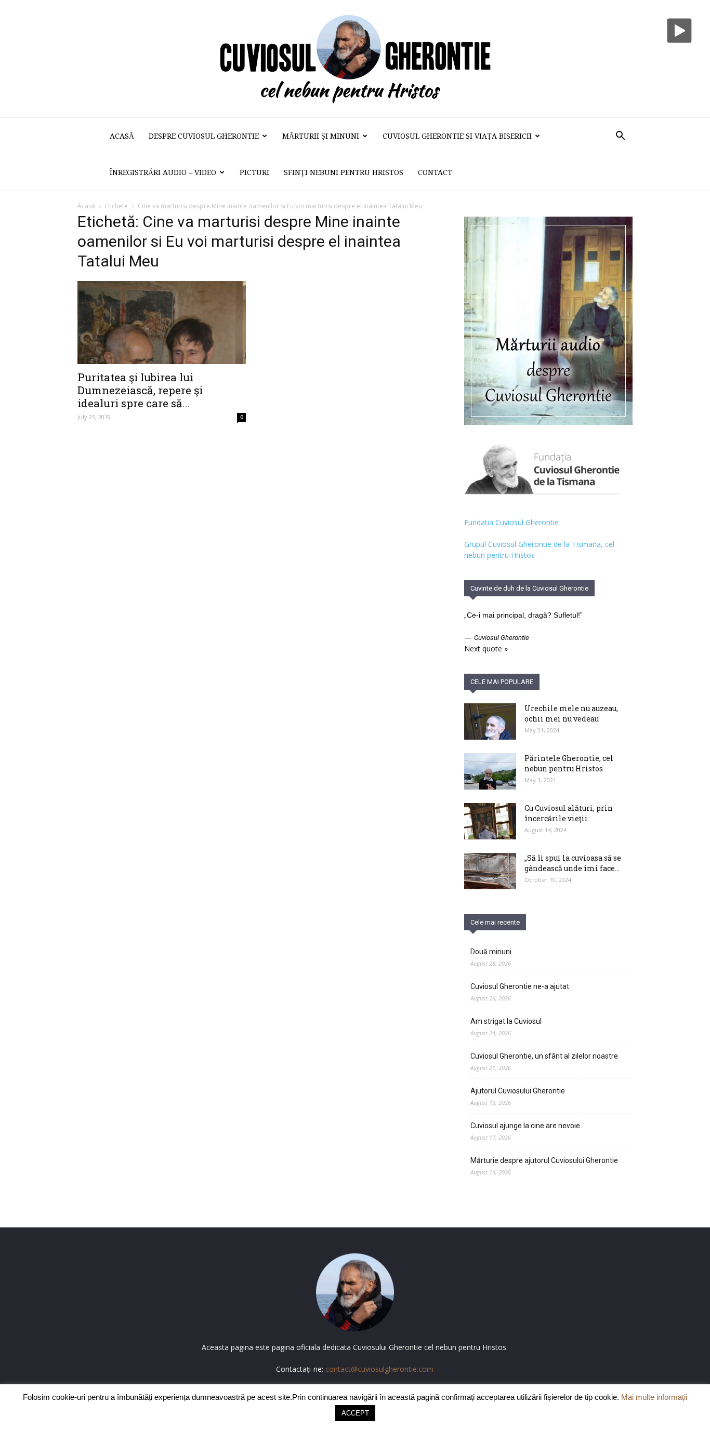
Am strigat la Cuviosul (506, 1021)
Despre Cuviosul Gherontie (204, 136)
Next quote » (486, 648)
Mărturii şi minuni (320, 136)
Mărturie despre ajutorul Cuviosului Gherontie (544, 1160)
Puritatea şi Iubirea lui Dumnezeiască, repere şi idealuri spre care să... (140, 390)
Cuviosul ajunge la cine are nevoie (525, 1125)
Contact (435, 172)
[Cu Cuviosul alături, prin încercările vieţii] (490, 821)
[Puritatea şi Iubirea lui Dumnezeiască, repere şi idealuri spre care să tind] (161, 322)
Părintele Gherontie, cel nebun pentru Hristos (568, 763)
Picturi (254, 172)
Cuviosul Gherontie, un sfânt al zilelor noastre (544, 1056)
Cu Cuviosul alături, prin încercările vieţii (568, 813)
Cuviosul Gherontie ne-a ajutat (519, 986)
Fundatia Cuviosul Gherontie (511, 522)
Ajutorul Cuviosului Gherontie (517, 1091)
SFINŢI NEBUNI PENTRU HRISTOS (343, 172)
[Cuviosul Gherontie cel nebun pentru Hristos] (355, 59)
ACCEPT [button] (355, 1413)
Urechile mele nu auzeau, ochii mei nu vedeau (571, 713)
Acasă (122, 136)
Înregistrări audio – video (163, 172)
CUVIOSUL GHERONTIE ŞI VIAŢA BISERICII (457, 136)
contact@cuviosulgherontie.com (379, 1369)
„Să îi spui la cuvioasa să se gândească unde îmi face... (572, 863)
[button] (620, 137)
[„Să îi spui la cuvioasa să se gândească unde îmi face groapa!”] (490, 871)
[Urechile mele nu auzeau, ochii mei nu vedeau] (490, 721)
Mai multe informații (654, 1397)
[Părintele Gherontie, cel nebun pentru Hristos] (490, 771)
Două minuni (490, 951)
